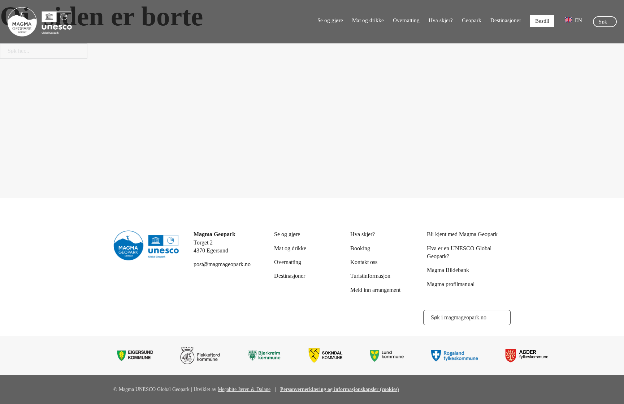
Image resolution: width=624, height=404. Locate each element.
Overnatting (406, 20)
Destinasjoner (505, 20)
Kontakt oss (363, 262)
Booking (360, 248)
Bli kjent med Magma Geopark (462, 234)
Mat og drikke (368, 20)
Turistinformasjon (370, 276)
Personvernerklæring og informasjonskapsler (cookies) (339, 389)
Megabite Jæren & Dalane (244, 389)
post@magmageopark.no (222, 264)
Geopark (471, 20)
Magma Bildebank (448, 270)
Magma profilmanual (450, 284)
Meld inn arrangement (375, 290)
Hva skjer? (441, 20)
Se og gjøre (330, 20)
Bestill (542, 21)
